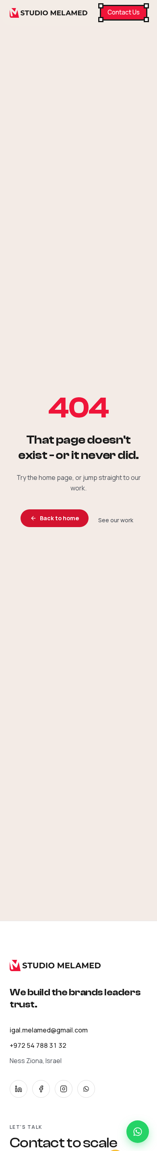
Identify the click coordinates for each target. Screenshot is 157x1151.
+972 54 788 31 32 (38, 1045)
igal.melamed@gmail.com (49, 1030)
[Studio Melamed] (48, 13)
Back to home (59, 518)
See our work (115, 520)
